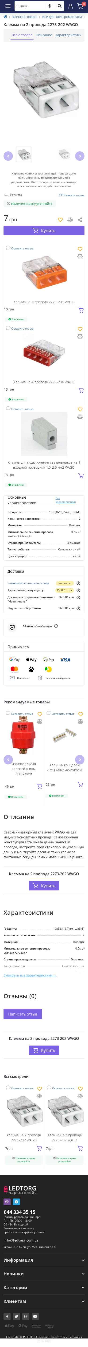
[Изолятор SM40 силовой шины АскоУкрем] (23, 735)
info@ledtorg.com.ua (21, 1240)
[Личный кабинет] (70, 6)
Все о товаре (22, 35)
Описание (44, 35)
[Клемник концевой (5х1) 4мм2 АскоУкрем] (64, 735)
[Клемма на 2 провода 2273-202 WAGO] (24, 1110)
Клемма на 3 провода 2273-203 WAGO (44, 302)
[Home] (5, 16)
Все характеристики (66, 500)
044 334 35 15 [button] (19, 1212)
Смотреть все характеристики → (30, 975)
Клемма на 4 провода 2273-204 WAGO (44, 382)
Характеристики (68, 35)
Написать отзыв (22, 1014)
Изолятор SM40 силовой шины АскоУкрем (23, 769)
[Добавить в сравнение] (80, 256)
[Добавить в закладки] (80, 249)
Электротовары (24, 16)
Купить (48, 886)
